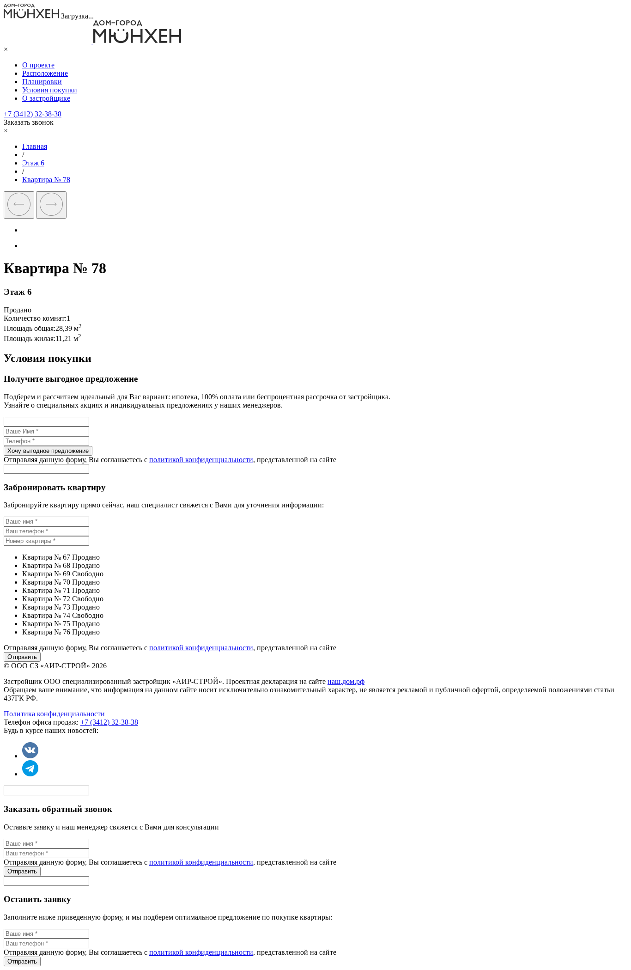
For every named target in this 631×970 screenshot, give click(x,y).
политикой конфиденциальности (201, 460)
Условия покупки (49, 90)
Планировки (42, 81)
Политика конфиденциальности (54, 714)
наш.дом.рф (346, 681)
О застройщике (46, 98)
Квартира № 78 (46, 179)
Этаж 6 (33, 163)
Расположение (45, 73)
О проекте (38, 65)
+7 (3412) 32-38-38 (32, 114)
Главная (34, 146)
